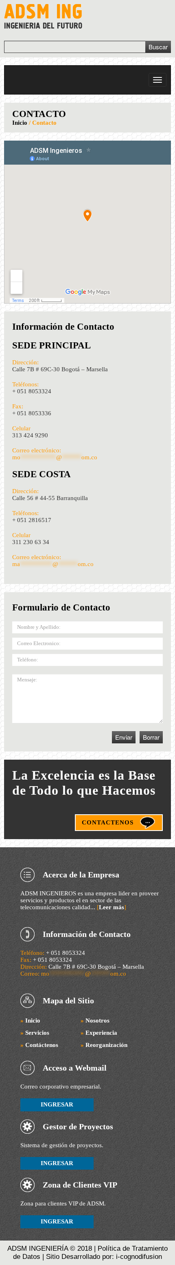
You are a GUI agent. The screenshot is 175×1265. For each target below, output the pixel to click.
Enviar (123, 737)
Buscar (158, 46)
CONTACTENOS (107, 822)
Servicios (34, 1032)
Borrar (151, 737)
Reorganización (104, 1045)
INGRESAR (57, 1104)
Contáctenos (39, 1045)
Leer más (111, 907)
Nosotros (95, 1020)
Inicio (19, 122)
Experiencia (99, 1032)
